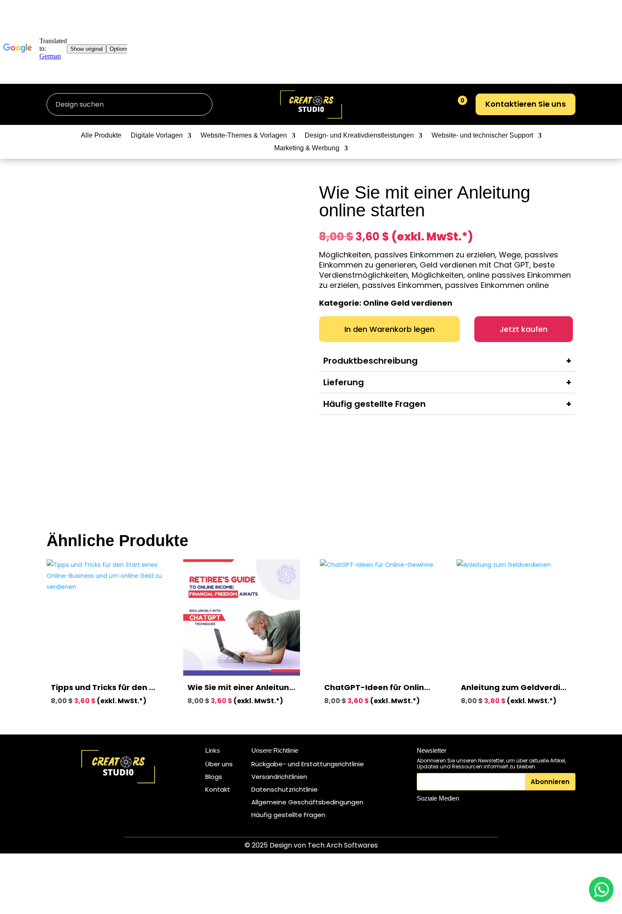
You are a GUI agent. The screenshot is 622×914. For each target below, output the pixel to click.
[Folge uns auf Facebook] (444, 814)
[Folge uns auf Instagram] (425, 814)
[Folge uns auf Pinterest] (464, 814)
